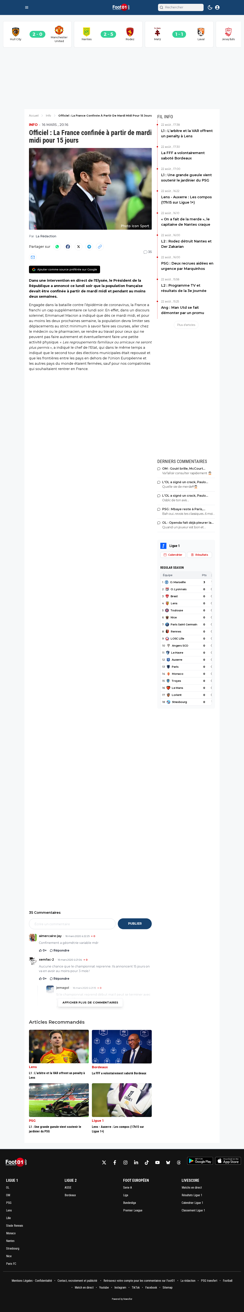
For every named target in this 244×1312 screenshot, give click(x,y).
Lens (33, 1067)
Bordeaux (100, 1067)
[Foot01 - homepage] (122, 7)
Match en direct (84, 1287)
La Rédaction (46, 236)
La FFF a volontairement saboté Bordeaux (183, 155)
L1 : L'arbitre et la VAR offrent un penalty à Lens (187, 133)
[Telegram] (89, 246)
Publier (135, 923)
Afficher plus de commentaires (90, 1002)
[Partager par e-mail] (33, 257)
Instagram (120, 1287)
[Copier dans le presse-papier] (100, 246)
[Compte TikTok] (146, 1162)
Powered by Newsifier (122, 1299)
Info (33, 125)
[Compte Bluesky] (168, 1162)
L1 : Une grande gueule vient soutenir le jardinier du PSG (186, 177)
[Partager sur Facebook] (68, 246)
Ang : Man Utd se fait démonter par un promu (182, 310)
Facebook (151, 1287)
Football (227, 1280)
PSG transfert (209, 1280)
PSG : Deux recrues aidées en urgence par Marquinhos (187, 266)
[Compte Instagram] (125, 1162)
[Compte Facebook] (114, 1162)
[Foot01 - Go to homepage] (17, 1162)
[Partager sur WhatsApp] (57, 246)
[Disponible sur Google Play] (200, 1161)
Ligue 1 (98, 1121)
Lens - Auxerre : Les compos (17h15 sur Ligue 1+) (186, 200)
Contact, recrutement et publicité (78, 1280)
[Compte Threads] (179, 1162)
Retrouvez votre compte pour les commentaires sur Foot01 (139, 1280)
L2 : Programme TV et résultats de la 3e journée (183, 288)
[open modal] (217, 7)
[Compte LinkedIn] (136, 1162)
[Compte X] (104, 1162)
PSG (32, 1121)
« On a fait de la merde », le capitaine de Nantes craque (185, 222)
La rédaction (188, 1280)
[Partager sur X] (78, 246)
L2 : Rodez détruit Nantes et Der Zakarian (186, 244)
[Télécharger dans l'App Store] (228, 1161)
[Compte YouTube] (157, 1162)
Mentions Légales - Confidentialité (32, 1280)
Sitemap (168, 1287)
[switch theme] (210, 7)
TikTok (136, 1287)
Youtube (104, 1287)
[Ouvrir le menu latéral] (26, 7)
